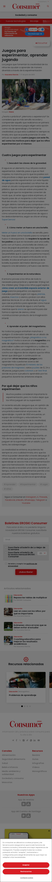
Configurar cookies (26, 878)
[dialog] (26, 860)
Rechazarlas (26, 871)
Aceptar (26, 865)
